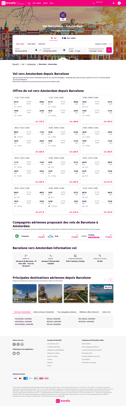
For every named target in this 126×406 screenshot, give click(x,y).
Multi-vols (42, 44)
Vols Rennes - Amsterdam (86, 321)
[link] (29, 109)
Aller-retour (20, 44)
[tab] (53, 38)
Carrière (49, 359)
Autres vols (106, 312)
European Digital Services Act (91, 356)
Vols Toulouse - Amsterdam (86, 318)
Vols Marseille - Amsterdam (23, 318)
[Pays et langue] (114, 3)
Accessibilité (86, 359)
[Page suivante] (110, 280)
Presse (49, 365)
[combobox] (26, 50)
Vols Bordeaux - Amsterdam (23, 321)
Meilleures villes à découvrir (89, 312)
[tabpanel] (63, 321)
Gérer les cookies (52, 356)
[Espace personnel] (120, 3)
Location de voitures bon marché (92, 350)
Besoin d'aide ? (86, 344)
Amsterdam (31, 64)
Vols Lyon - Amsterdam (54, 324)
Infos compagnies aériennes (90, 347)
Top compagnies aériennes (66, 312)
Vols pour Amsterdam (22, 312)
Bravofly (16, 64)
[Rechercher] (109, 50)
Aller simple (31, 44)
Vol (23, 64)
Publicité (50, 362)
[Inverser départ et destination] (40, 50)
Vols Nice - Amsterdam (53, 318)
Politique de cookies (53, 353)
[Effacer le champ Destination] (64, 50)
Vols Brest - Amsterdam (54, 321)
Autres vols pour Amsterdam (43, 312)
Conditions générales (53, 347)
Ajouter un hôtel (101, 44)
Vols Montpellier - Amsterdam (24, 324)
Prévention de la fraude (89, 362)
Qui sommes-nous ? (53, 344)
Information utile (87, 353)
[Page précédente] (104, 280)
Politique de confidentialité (55, 350)
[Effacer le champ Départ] (36, 50)
